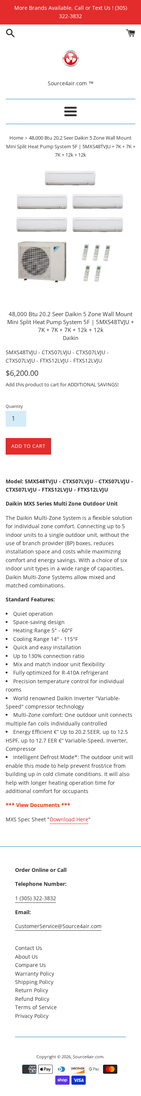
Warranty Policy (34, 973)
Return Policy (31, 990)
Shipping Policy (34, 981)
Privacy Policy (32, 1015)
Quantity (14, 406)
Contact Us (28, 948)
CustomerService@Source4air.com (58, 926)
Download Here (69, 819)
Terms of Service (36, 1007)
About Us (26, 956)
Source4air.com (88, 1056)
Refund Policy (32, 998)
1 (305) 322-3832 (35, 898)
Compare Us (30, 964)
